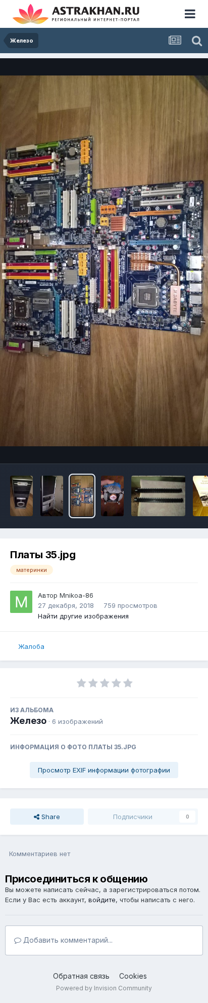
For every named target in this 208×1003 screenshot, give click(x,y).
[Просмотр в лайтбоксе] (104, 260)
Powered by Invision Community (104, 988)
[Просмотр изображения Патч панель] (158, 496)
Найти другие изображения (83, 616)
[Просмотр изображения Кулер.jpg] (112, 496)
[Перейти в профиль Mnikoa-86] (21, 602)
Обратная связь (81, 976)
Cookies (133, 976)
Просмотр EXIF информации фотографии (104, 770)
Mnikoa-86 (76, 595)
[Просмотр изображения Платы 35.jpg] (82, 496)
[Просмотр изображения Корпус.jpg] (51, 496)
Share (49, 817)
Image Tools (166, 445)
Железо (28, 720)
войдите (102, 900)
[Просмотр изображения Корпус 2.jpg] (21, 496)
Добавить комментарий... (67, 940)
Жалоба (31, 646)
